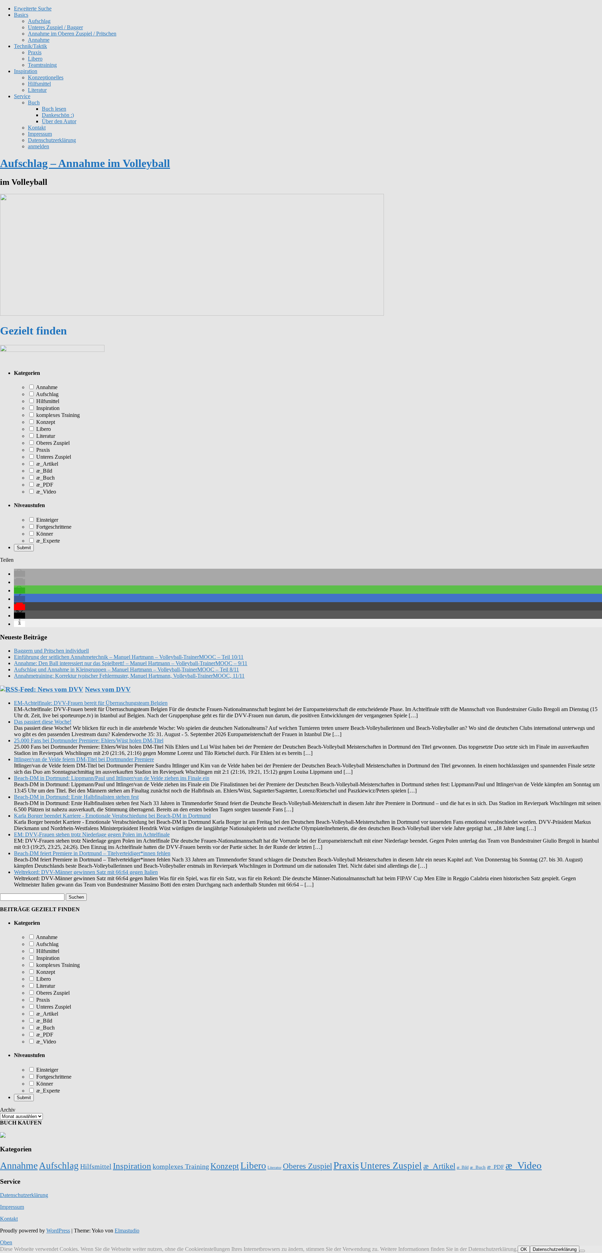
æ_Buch (45, 478)
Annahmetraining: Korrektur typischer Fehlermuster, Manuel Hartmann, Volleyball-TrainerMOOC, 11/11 (129, 676)
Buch (34, 102)
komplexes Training (57, 415)
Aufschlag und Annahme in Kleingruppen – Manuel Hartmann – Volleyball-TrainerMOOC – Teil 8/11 (126, 669)
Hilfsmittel (39, 84)
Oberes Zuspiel (52, 443)
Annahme (38, 40)
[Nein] (582, 1251)
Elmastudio (127, 1231)
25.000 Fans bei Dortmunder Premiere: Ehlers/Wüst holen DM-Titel (88, 740)
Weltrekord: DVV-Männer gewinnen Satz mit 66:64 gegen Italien (86, 872)
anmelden (38, 146)
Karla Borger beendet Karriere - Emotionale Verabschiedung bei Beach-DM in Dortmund (112, 816)
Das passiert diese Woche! (42, 722)
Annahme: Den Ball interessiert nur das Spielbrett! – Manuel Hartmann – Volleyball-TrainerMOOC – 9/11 (130, 663)
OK (523, 1249)
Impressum (40, 134)
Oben (6, 1242)
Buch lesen (54, 109)
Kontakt (37, 128)
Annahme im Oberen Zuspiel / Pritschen (72, 34)
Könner (44, 534)
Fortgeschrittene (53, 527)
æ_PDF (44, 485)
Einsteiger (46, 520)
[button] (19, 574)
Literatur (37, 90)
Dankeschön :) (58, 115)
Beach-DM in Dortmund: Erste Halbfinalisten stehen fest (76, 797)
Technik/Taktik (30, 46)
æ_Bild (43, 471)
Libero (35, 59)
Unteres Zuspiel (53, 457)
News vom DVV (108, 689)
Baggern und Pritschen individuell (51, 651)
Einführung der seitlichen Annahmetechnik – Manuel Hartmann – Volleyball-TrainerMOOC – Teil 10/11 (129, 657)
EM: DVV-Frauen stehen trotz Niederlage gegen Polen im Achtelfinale (92, 834)
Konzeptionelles (45, 77)
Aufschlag (47, 394)
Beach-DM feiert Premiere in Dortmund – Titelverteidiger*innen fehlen (92, 853)
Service (22, 96)
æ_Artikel (46, 464)
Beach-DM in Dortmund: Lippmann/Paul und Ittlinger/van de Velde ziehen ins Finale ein (111, 778)
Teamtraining (42, 65)
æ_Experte (47, 541)
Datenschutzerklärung (52, 140)
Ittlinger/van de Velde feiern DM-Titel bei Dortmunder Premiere (84, 759)
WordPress (58, 1231)
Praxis (34, 52)
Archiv (7, 1110)
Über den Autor (59, 121)
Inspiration (25, 71)
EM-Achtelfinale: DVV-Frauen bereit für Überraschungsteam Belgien (91, 703)
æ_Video (45, 492)
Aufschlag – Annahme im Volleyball (85, 163)
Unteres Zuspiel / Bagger (55, 27)
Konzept (45, 422)
